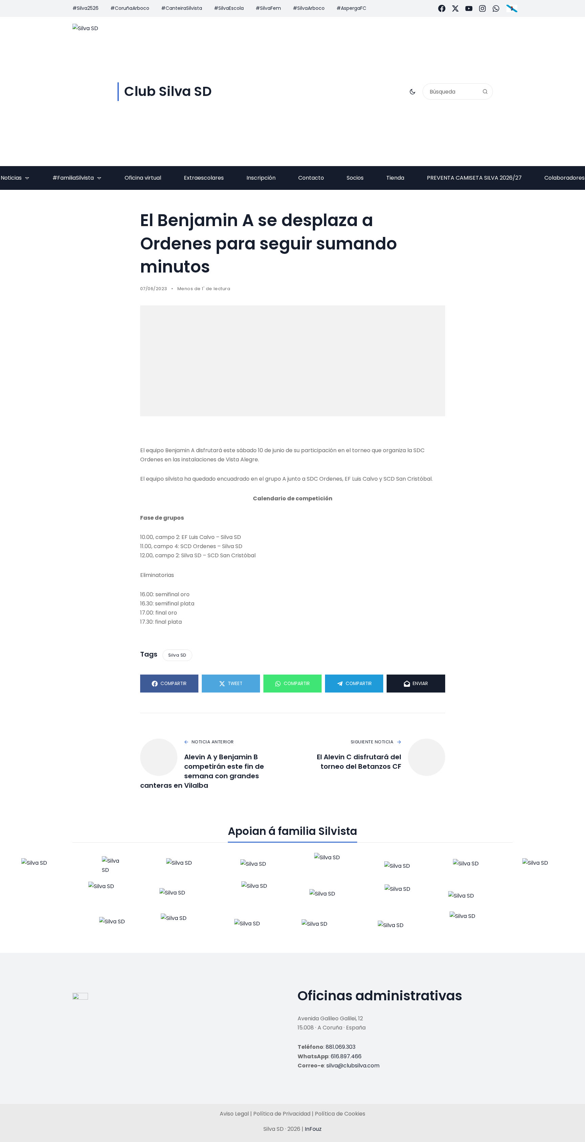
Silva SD (177, 655)
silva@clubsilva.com (353, 1065)
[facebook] (442, 8)
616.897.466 (346, 1056)
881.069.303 (340, 1047)
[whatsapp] (496, 8)
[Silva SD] (41, 867)
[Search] (485, 91)
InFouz (313, 1129)
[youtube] (469, 8)
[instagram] (482, 8)
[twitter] (455, 8)
